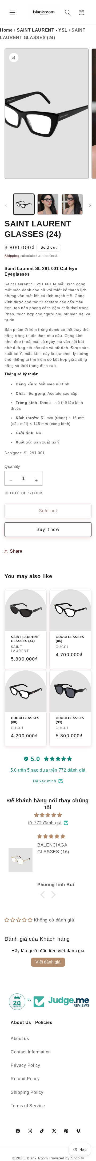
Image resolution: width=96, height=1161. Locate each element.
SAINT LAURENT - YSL (42, 30)
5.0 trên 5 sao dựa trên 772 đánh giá (48, 770)
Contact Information (31, 1051)
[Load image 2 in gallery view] (47, 204)
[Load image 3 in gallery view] (72, 204)
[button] (12, 12)
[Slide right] (90, 205)
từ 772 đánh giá (44, 822)
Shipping (12, 255)
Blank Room (38, 1158)
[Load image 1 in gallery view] (23, 204)
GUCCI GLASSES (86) (70, 639)
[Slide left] (6, 205)
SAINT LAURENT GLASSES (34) (25, 639)
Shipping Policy (27, 1092)
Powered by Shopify (66, 1158)
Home (6, 30)
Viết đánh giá (48, 962)
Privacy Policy (25, 1065)
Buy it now (48, 529)
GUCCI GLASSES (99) (70, 720)
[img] (48, 815)
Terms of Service (28, 1105)
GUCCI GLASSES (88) (25, 720)
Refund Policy (25, 1078)
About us (20, 1038)
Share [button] (16, 551)
